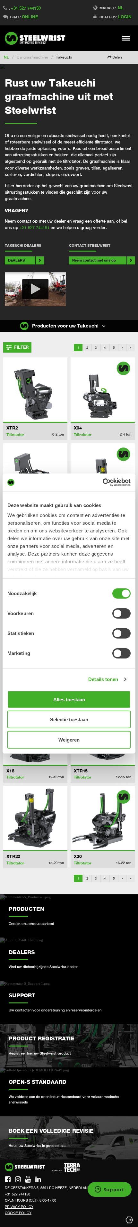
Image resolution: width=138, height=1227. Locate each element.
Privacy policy (19, 1207)
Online (30, 16)
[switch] (121, 613)
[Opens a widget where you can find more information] (109, 1190)
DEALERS (16, 260)
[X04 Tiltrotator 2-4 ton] (103, 389)
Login (125, 16)
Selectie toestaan (69, 719)
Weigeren (69, 739)
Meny (126, 38)
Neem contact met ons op (94, 260)
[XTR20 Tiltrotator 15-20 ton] (35, 818)
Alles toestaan (69, 699)
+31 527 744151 (34, 227)
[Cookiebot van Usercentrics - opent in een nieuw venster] (102, 482)
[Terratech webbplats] (66, 1167)
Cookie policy (18, 1213)
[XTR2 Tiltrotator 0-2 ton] (35, 389)
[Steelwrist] (37, 38)
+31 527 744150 (26, 8)
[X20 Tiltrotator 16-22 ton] (103, 818)
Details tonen (103, 679)
